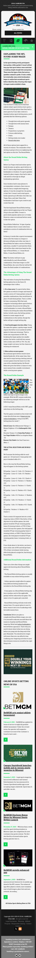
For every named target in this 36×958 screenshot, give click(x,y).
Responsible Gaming (18, 924)
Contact (28, 924)
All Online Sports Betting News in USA (18, 903)
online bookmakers (24, 624)
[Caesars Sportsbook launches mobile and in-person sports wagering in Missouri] (18, 753)
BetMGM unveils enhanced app (16, 871)
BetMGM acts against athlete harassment (17, 713)
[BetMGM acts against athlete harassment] (18, 700)
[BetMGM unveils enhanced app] (18, 857)
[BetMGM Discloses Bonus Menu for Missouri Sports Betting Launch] (18, 805)
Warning (21, 921)
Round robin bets (14, 140)
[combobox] (18, 33)
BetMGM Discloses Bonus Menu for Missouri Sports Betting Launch (16, 817)
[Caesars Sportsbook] (18, 674)
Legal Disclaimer (11, 921)
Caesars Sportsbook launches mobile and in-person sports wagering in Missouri (17, 767)
